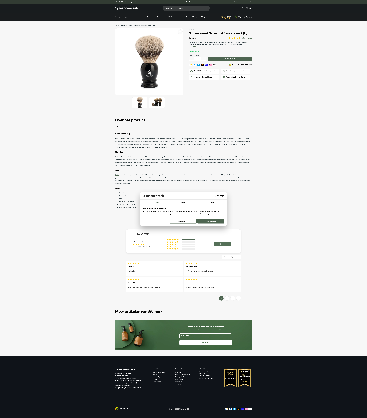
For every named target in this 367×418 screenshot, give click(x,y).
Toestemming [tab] (154, 202)
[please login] (180, 31)
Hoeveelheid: (194, 55)
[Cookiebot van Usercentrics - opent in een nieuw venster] (216, 196)
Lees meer (193, 47)
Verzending (156, 377)
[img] (134, 263)
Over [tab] (212, 202)
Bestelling (156, 374)
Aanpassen (182, 221)
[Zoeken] (207, 8)
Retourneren (157, 381)
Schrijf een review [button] (222, 244)
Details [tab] (183, 202)
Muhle (123, 25)
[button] (243, 8)
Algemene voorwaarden (182, 374)
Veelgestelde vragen (159, 372)
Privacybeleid (179, 377)
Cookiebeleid (179, 379)
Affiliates (178, 384)
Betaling (155, 379)
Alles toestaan (211, 221)
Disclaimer (178, 381)
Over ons (178, 372)
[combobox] (186, 8)
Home (117, 25)
